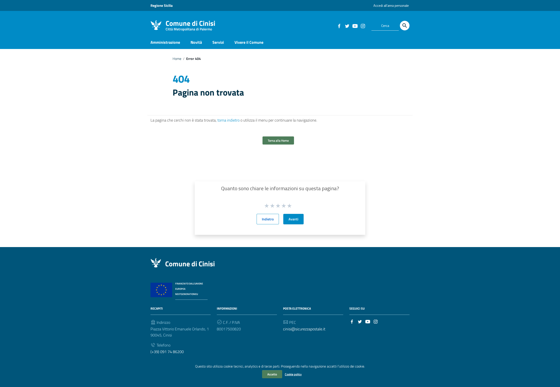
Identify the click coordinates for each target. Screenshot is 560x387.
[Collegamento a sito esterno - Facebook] (339, 25)
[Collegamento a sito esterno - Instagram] (362, 25)
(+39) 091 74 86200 (167, 352)
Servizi (218, 42)
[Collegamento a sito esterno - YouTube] (354, 25)
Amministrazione (165, 42)
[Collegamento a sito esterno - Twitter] (347, 25)
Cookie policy (293, 374)
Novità (196, 42)
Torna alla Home (278, 140)
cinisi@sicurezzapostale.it (304, 329)
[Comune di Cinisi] (155, 25)
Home (177, 58)
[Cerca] (405, 25)
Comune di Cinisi (190, 24)
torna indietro (228, 120)
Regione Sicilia (161, 5)
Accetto (272, 374)
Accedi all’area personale (391, 5)
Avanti (293, 219)
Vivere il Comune (248, 42)
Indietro (268, 219)
